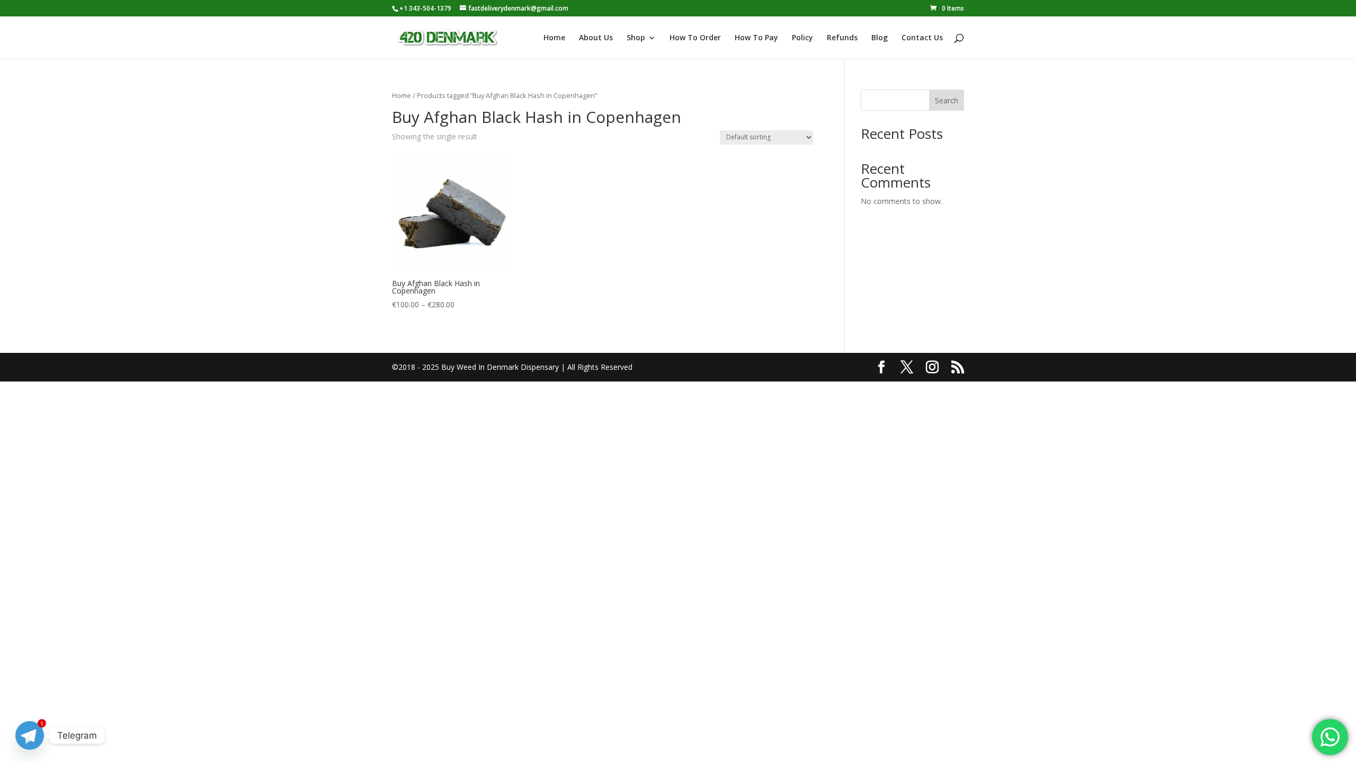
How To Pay (756, 38)
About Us (596, 38)
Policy (802, 38)
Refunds (842, 38)
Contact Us (922, 38)
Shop (636, 38)
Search (946, 100)
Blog (879, 38)
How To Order (695, 38)
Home (554, 38)
